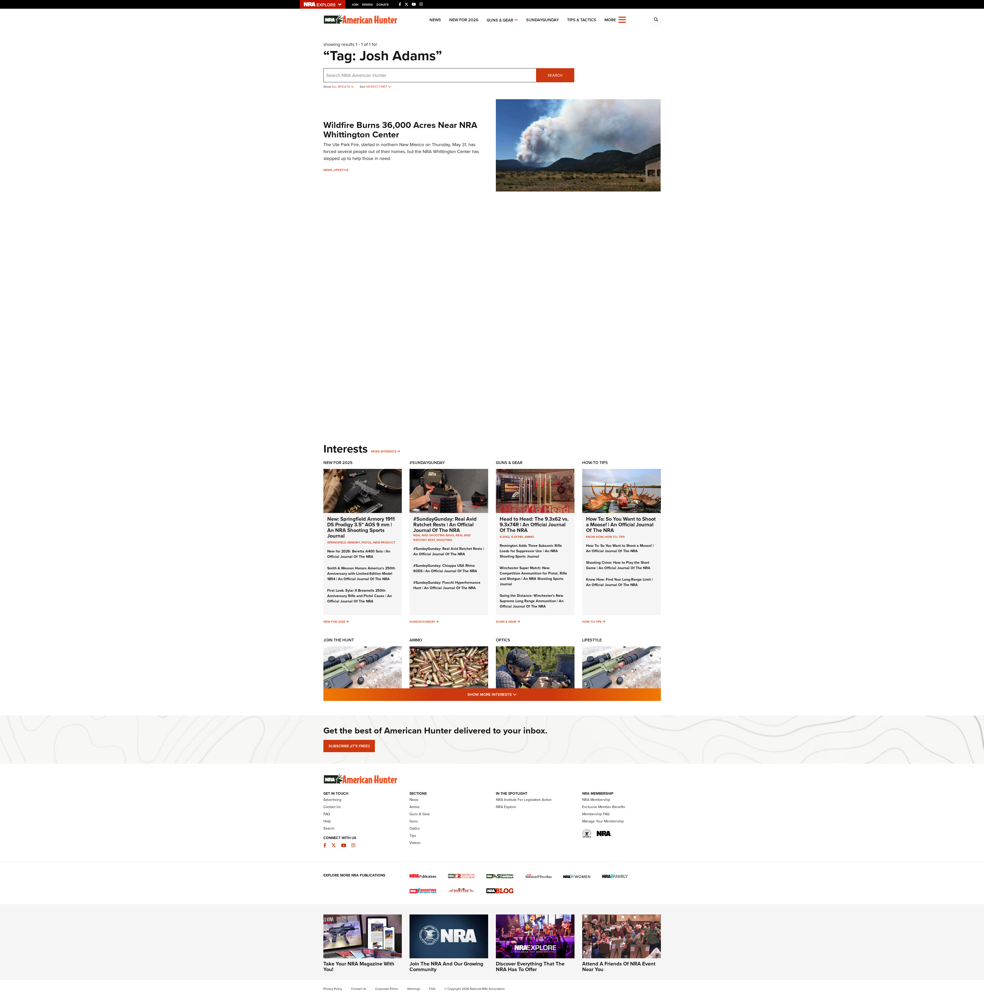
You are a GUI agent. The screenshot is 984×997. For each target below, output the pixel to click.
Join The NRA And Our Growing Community (446, 966)
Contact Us (332, 807)
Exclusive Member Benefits (603, 807)
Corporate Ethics (386, 988)
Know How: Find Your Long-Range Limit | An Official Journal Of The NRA (619, 582)
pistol (367, 542)
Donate (382, 4)
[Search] (656, 20)
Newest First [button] (377, 86)
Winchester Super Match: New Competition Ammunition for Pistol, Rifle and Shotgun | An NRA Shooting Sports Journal (533, 576)
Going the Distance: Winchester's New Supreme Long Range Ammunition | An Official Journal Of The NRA (531, 601)
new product (384, 542)
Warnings (413, 988)
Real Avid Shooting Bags (433, 535)
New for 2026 (463, 20)
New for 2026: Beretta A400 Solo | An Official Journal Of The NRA (358, 554)
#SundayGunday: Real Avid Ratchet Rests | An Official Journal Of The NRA (445, 524)
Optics (503, 640)
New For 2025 (338, 463)
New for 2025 (334, 621)
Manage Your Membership (603, 821)
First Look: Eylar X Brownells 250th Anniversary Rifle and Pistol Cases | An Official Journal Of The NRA (359, 596)
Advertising (332, 799)
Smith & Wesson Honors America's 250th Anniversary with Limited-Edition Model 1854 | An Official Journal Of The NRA (361, 574)
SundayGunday (542, 20)
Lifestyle (341, 170)
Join (355, 4)
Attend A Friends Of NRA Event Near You (618, 966)
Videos (415, 842)
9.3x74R (517, 537)
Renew (367, 4)
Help (327, 821)
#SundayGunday (427, 463)
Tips (622, 537)
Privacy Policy (332, 988)
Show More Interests (519, 694)
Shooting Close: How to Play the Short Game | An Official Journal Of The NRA (618, 565)
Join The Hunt (338, 640)
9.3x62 (505, 537)
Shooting (444, 540)
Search (555, 75)
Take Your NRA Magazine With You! (358, 966)
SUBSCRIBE (349, 746)
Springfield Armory (343, 542)
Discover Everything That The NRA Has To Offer (530, 966)
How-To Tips (595, 463)
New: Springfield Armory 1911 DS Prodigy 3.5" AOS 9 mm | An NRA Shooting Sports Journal (361, 527)
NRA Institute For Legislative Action (524, 799)
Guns (413, 821)
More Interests (383, 451)
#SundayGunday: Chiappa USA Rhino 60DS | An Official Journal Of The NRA (445, 568)
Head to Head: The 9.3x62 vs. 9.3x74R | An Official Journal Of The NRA (534, 524)
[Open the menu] (622, 19)
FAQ (326, 814)
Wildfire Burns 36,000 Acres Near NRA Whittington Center (400, 129)
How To (611, 537)
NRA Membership (596, 799)
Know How (594, 537)
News (435, 20)
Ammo (529, 537)
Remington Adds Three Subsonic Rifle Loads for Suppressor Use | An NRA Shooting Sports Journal (531, 551)
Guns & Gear (500, 20)
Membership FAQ (596, 814)
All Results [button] (341, 86)
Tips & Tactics (581, 20)
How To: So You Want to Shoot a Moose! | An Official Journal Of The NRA (621, 524)
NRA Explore (506, 807)
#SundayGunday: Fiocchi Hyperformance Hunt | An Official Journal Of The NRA (446, 585)
